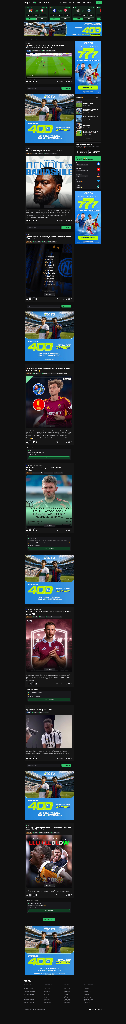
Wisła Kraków (67, 988)
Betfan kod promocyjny (29, 997)
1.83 (91, 15)
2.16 (43, 15)
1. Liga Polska (47, 988)
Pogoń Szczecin (67, 997)
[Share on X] (66, 81)
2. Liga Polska (47, 990)
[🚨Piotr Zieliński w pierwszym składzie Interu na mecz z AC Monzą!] (49, 265)
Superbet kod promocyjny (29, 991)
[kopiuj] (71, 81)
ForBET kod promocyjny (29, 1002)
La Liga (45, 993)
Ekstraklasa (46, 986)
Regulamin (93, 980)
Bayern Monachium (88, 997)
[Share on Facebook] (69, 81)
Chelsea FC (86, 988)
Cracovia (66, 994)
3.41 (29, 15)
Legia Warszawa (67, 986)
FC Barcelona (87, 996)
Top (39, 39)
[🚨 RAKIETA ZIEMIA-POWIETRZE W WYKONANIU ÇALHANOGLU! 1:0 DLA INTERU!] (49, 61)
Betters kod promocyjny (29, 999)
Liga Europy (46, 1000)
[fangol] (27, 981)
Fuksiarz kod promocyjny (29, 993)
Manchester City (87, 991)
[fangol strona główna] (27, 3)
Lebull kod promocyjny (28, 988)
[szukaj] (93, 3)
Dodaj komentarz (48, 457)
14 (67, 15)
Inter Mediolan (87, 1003)
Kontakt (87, 980)
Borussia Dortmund (88, 999)
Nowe (34, 39)
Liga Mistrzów (47, 999)
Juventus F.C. (87, 1002)
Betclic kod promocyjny (29, 1000)
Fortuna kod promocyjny (29, 996)
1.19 (53, 15)
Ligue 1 (45, 997)
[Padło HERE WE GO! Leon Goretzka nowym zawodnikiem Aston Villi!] (49, 645)
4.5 (76, 15)
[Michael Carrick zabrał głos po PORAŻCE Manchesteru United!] (49, 497)
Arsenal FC (86, 986)
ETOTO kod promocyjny (29, 986)
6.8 (60, 15)
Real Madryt (86, 994)
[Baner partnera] (63, 29)
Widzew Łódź (67, 999)
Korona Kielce (67, 1003)
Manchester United (88, 993)
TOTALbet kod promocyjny (29, 1003)
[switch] (34, 3)
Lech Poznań (67, 990)
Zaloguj (99, 2)
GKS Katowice (67, 1002)
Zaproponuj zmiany (79, 980)
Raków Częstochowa (68, 1000)
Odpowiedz (37, 454)
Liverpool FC (87, 990)
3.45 (84, 15)
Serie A (45, 996)
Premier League (47, 991)
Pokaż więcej (88, 138)
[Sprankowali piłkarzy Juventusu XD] (49, 731)
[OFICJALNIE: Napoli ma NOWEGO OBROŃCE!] (49, 183)
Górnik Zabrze (67, 991)
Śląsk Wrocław (67, 993)
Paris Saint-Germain (88, 1000)
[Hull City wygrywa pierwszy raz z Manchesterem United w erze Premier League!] (49, 858)
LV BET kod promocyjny (29, 994)
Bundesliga (46, 994)
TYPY (41, 18)
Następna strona (48, 919)
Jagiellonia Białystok (68, 996)
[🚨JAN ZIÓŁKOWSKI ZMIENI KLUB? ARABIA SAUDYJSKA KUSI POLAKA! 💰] (49, 403)
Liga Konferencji (47, 1002)
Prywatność (99, 980)
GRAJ (30, 18)
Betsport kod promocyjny (29, 990)
